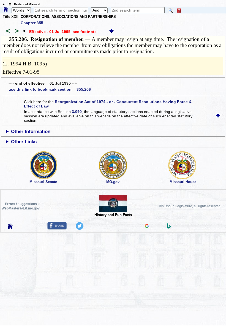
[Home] (5, 9)
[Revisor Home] (10, 227)
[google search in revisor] (147, 226)
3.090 (77, 111)
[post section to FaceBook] (57, 228)
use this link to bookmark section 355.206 (50, 89)
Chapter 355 (32, 23)
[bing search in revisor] (169, 227)
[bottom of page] (111, 31)
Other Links (24, 141)
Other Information (30, 131)
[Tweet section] (79, 228)
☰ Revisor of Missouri (23, 4)
